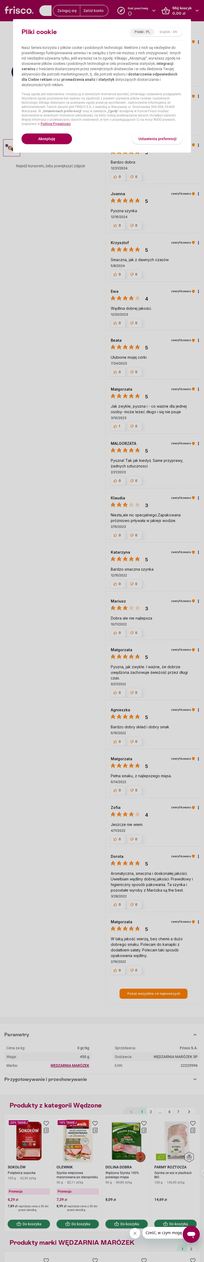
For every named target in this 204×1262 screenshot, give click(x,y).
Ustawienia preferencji (157, 139)
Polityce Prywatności (56, 124)
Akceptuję (46, 139)
